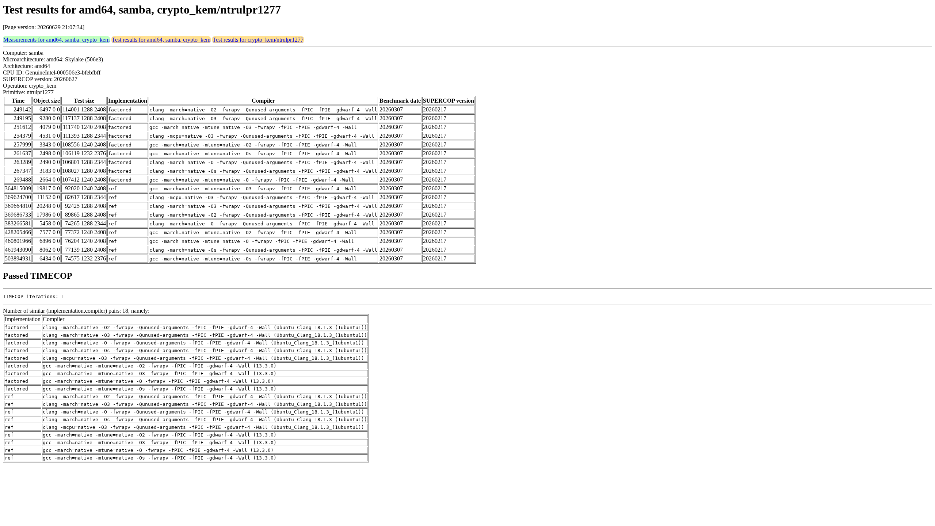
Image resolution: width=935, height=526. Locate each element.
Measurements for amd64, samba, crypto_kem (56, 40)
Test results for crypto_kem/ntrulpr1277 (258, 40)
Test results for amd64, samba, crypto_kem (161, 40)
